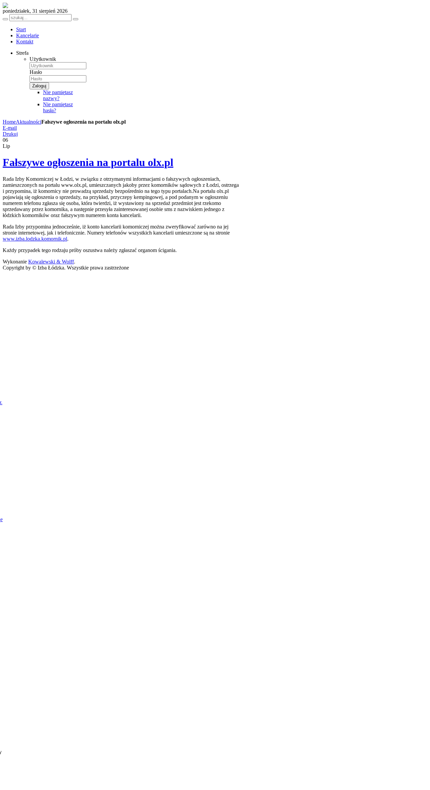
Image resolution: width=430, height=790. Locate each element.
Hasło (36, 72)
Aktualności (28, 122)
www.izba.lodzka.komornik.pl (35, 239)
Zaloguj (39, 85)
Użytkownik (43, 59)
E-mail (10, 128)
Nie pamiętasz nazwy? (58, 95)
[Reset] (75, 19)
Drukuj (10, 134)
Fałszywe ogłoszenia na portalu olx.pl (88, 162)
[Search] (5, 19)
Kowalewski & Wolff (51, 261)
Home (9, 122)
